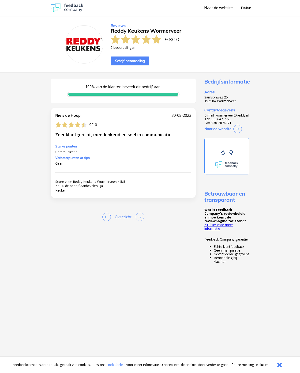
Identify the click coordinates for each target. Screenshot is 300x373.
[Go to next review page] (139, 217)
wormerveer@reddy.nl (232, 115)
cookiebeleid (115, 364)
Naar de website (218, 8)
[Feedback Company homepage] (67, 11)
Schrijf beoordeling (130, 61)
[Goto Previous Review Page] (107, 217)
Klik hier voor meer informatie (218, 226)
